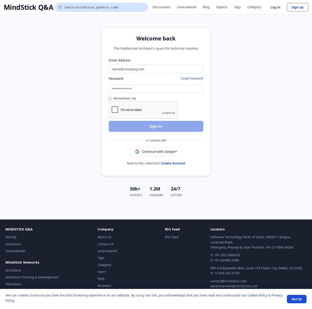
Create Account (173, 163)
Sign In (156, 126)
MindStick (13, 270)
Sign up (298, 7)
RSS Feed (172, 237)
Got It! (297, 299)
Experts (221, 7)
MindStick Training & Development (32, 277)
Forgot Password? (192, 78)
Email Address (120, 60)
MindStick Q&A (28, 7)
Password (116, 78)
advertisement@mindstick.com (234, 286)
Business (104, 285)
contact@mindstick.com (228, 281)
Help (101, 278)
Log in (275, 7)
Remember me (125, 98)
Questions (13, 244)
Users (102, 271)
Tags (237, 7)
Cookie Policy (257, 295)
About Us (104, 237)
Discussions (162, 7)
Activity (10, 237)
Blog (206, 7)
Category (254, 7)
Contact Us (106, 244)
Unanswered (186, 7)
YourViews (13, 284)
